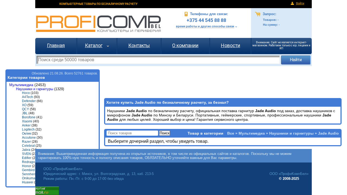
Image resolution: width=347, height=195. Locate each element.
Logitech (28, 129)
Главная (56, 45)
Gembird (28, 170)
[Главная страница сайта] (98, 23)
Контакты (139, 45)
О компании (185, 45)
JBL (25, 113)
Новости (230, 45)
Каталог (93, 45)
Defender (29, 101)
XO (24, 105)
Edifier (26, 158)
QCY (25, 109)
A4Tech (27, 97)
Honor (26, 166)
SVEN (26, 154)
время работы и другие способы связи (205, 26)
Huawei (27, 182)
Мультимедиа (21, 85)
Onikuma (28, 178)
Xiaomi (27, 121)
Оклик (26, 133)
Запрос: (269, 14)
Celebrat (28, 146)
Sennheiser (30, 174)
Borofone (29, 117)
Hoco (26, 93)
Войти (300, 3)
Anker (26, 125)
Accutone (29, 137)
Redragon (29, 162)
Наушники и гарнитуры (34, 89)
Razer (26, 142)
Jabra (26, 150)
